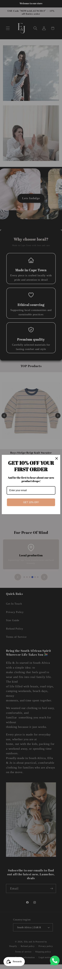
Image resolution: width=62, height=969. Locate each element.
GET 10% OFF (31, 502)
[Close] (56, 458)
